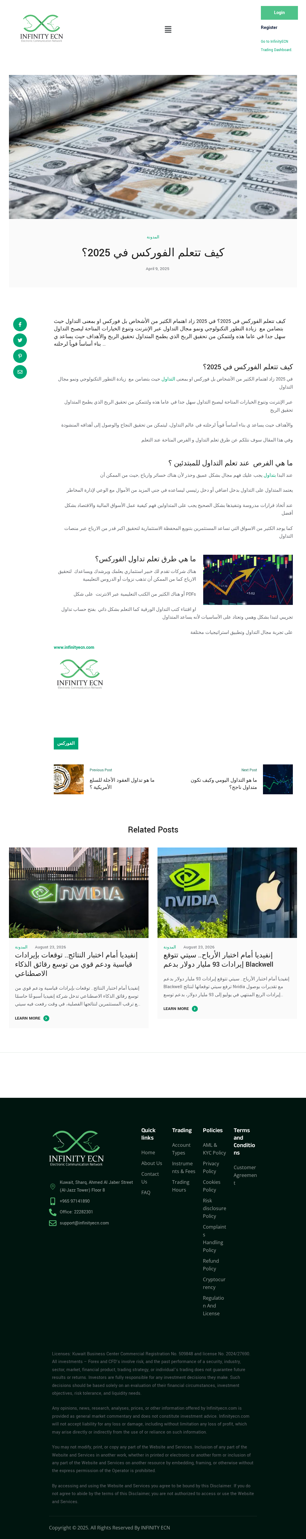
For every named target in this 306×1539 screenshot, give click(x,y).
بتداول (270, 475)
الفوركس (247, 367)
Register (269, 27)
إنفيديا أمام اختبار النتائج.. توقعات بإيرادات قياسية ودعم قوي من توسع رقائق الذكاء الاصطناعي (76, 965)
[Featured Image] (79, 892)
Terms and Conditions (244, 1142)
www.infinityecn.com (74, 647)
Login (279, 13)
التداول (168, 379)
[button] (168, 30)
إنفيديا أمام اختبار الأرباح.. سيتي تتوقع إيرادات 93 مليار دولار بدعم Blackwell (218, 960)
